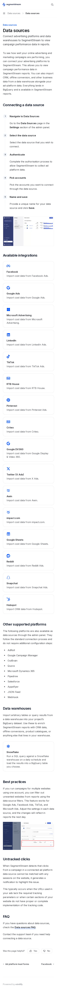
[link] (28, 271)
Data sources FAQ (25, 927)
